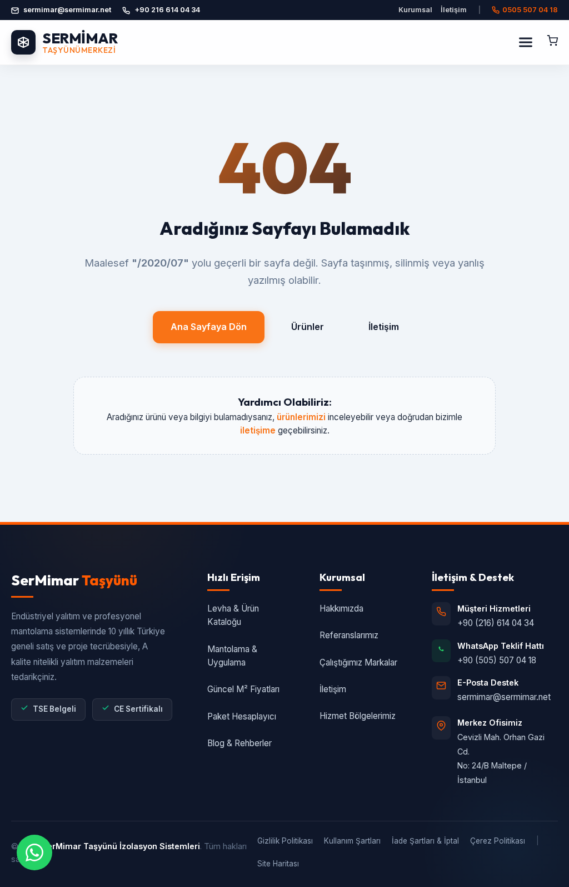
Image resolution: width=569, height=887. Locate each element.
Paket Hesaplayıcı (241, 716)
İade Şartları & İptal (425, 840)
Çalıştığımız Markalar (358, 662)
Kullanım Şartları (352, 840)
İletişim (454, 10)
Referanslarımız (349, 635)
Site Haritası (278, 863)
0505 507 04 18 (530, 10)
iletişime (258, 430)
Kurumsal (415, 10)
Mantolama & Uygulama (232, 656)
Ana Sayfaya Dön (209, 326)
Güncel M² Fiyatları (243, 689)
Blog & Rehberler (239, 743)
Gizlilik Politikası (285, 840)
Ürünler (307, 326)
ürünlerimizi (301, 417)
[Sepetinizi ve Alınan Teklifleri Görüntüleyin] (552, 42)
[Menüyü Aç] (525, 42)
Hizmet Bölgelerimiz (358, 716)
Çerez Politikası (497, 840)
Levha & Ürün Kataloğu (233, 615)
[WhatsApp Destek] (34, 852)
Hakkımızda (341, 608)
